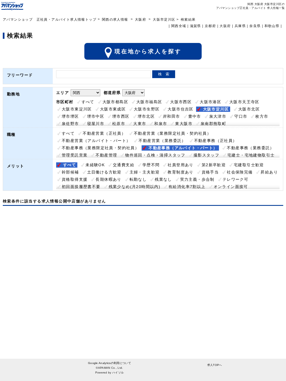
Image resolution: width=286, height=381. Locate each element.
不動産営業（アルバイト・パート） (96, 140)
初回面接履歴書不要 (81, 186)
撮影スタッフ (206, 155)
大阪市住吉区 (180, 109)
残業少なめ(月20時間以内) (135, 186)
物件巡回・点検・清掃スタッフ (155, 155)
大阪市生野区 (146, 109)
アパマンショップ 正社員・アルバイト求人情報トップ (49, 19)
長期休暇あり (108, 179)
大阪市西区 (181, 102)
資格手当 (210, 172)
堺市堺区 (70, 116)
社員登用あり (180, 165)
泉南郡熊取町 (213, 123)
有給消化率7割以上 (187, 186)
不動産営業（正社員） (104, 133)
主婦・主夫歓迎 (145, 172)
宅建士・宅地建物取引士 (251, 155)
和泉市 (160, 123)
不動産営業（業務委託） (162, 140)
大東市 (139, 123)
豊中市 (194, 116)
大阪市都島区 (115, 102)
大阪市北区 (249, 109)
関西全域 (178, 26)
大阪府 (140, 19)
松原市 (118, 123)
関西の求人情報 (115, 19)
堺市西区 (121, 116)
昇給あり (269, 172)
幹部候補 (70, 172)
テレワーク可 (235, 179)
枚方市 (261, 116)
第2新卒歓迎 (214, 165)
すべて (88, 102)
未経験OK (95, 165)
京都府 (210, 26)
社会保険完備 (239, 172)
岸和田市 (171, 116)
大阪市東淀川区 (77, 109)
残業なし (163, 179)
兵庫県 (240, 26)
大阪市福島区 (149, 102)
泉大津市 (218, 116)
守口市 (240, 116)
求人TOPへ (214, 364)
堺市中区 (95, 116)
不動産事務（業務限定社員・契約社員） (100, 148)
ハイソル (118, 372)
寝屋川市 (95, 123)
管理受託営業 (74, 155)
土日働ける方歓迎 (104, 172)
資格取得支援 (74, 179)
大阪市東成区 (113, 109)
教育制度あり (180, 172)
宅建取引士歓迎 (249, 165)
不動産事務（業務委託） (250, 148)
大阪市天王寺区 (244, 102)
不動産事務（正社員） (215, 140)
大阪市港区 (210, 102)
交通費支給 (123, 165)
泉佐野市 (70, 123)
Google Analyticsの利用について (109, 363)
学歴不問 (151, 165)
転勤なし (138, 179)
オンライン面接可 (231, 186)
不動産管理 (106, 155)
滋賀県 (195, 26)
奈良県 (255, 26)
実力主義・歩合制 (197, 179)
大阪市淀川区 (216, 109)
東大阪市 (183, 123)
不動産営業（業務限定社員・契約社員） (172, 133)
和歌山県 (272, 26)
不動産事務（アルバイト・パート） (183, 148)
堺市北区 (146, 116)
